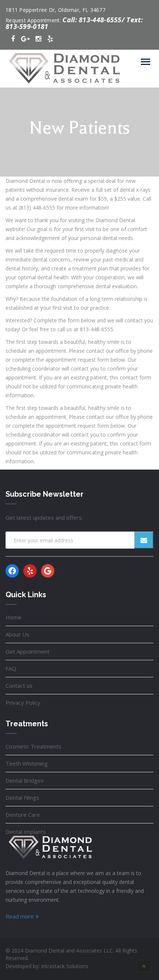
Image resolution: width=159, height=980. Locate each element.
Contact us (19, 685)
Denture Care (23, 814)
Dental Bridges (25, 780)
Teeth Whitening (27, 763)
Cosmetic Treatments (33, 746)
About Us (17, 634)
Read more (20, 916)
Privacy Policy (23, 702)
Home (13, 617)
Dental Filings (22, 797)
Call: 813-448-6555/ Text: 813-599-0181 (74, 23)
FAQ (11, 668)
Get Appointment (28, 651)
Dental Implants (26, 831)
